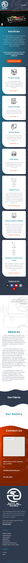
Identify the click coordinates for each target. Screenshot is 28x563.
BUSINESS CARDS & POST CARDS (11, 545)
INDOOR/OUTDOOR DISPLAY (10, 543)
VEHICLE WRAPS (6, 537)
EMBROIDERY (6, 539)
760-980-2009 (7, 477)
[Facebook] (11, 285)
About (4, 554)
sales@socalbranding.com (11, 470)
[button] (14, 61)
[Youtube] (16, 285)
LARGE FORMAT (6, 541)
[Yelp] (14, 288)
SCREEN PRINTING (7, 535)
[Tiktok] (20, 285)
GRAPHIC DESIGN (7, 533)
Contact (5, 552)
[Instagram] (7, 285)
